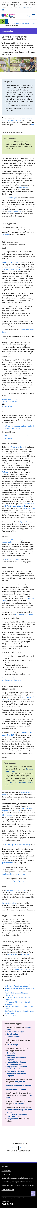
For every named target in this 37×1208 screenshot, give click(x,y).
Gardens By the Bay (9, 903)
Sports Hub (24, 522)
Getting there (9, 223)
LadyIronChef (20, 1082)
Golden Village (12, 1045)
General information (12, 132)
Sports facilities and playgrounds (12, 687)
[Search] (29, 16)
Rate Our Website (8, 1189)
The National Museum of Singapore (14, 540)
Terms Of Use (6, 1170)
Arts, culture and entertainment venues (13, 243)
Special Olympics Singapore (16, 1089)
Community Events (14, 1036)
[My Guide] (2, 21)
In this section (7, 31)
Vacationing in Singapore (15, 941)
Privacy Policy (6, 1174)
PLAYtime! (5, 472)
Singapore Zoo (7, 406)
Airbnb (15, 954)
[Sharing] (33, 1193)
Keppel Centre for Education (12, 401)
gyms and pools (7, 863)
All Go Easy (19, 1104)
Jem (3, 404)
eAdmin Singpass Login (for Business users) (17, 1182)
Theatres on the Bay (18, 447)
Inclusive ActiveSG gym (15, 1032)
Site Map (5, 1167)
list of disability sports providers (13, 874)
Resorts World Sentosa (23, 969)
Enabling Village (10, 198)
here (33, 125)
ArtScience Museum (12, 559)
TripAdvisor (25, 954)
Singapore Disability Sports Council (19, 1085)
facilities (17, 810)
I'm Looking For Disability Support (23, 23)
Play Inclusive (7, 815)
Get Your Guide (10, 1016)
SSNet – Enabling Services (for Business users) (18, 1186)
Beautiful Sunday (29, 504)
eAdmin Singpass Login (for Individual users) (17, 1178)
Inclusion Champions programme (14, 269)
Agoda (9, 954)
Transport (5, 234)
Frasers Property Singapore (12, 262)
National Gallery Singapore (11, 399)
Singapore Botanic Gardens (16, 890)
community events (14, 211)
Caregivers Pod (12, 1034)
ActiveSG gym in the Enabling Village (18, 845)
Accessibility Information (24, 614)
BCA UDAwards (24, 187)
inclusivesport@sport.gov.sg (14, 881)
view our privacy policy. (26, 7)
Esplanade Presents (28, 508)
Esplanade (11, 1053)
